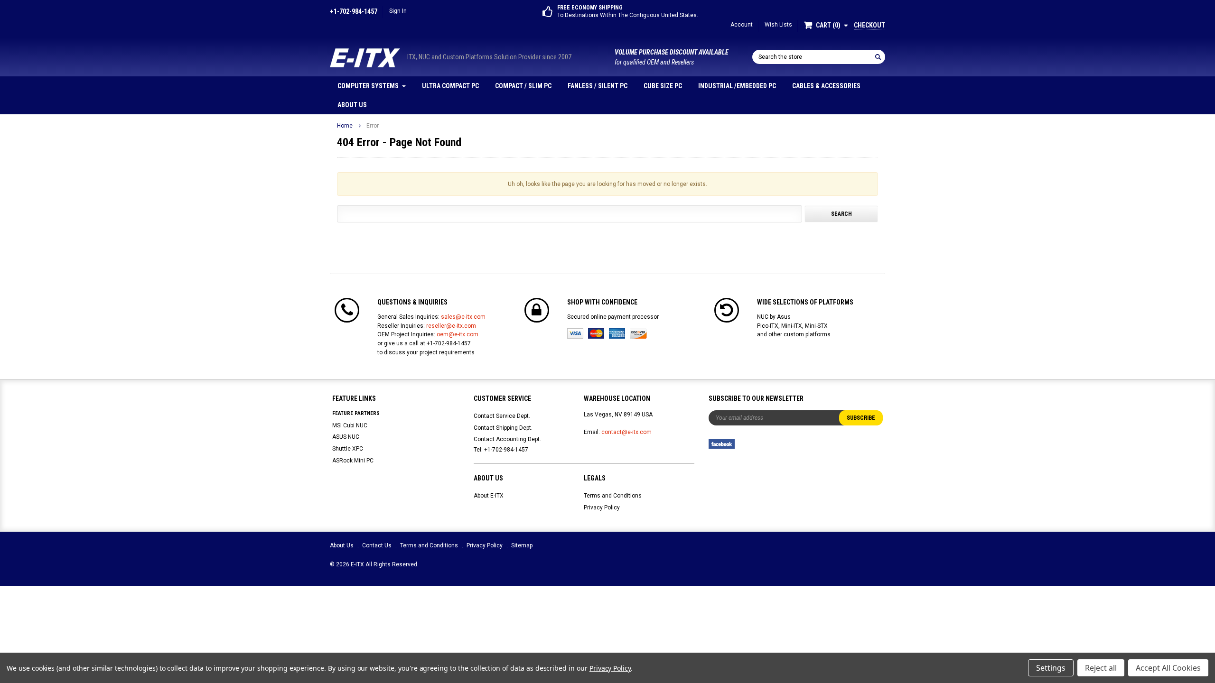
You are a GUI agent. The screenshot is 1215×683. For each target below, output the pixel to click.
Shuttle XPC (347, 448)
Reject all (1101, 668)
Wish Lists (778, 24)
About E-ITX (489, 495)
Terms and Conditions (613, 495)
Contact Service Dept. (502, 416)
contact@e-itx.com (626, 432)
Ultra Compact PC (450, 86)
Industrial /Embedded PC (737, 86)
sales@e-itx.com (463, 317)
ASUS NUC (345, 437)
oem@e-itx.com (457, 334)
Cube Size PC (663, 86)
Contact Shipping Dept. (503, 428)
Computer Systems (368, 86)
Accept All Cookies (1168, 668)
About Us (352, 105)
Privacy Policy (602, 507)
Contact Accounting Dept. (507, 439)
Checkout (869, 25)
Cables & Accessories (826, 86)
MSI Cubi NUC (349, 425)
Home (345, 125)
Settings (1050, 668)
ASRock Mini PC (353, 460)
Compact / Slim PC (523, 86)
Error (372, 125)
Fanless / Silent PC (597, 86)
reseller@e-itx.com (451, 326)
